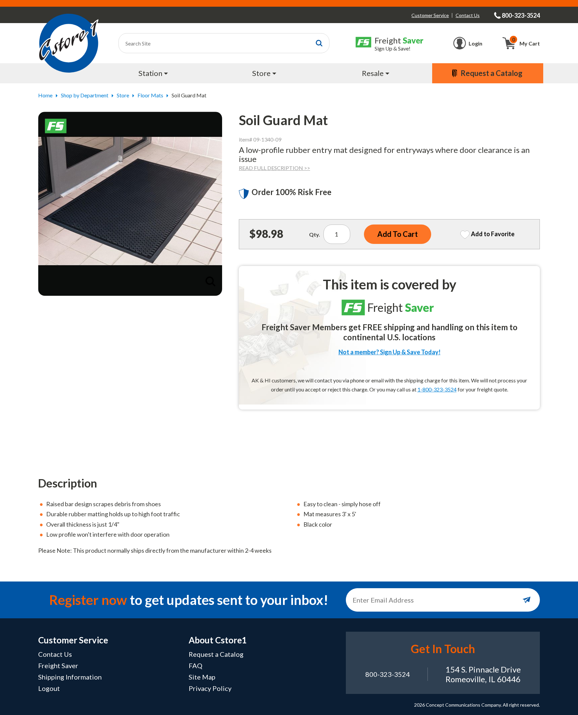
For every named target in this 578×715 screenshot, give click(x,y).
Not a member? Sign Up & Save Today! (390, 352)
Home (45, 95)
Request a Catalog (216, 654)
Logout (49, 688)
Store (123, 95)
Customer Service (430, 15)
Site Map (202, 677)
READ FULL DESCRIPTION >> (274, 168)
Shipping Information (70, 677)
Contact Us (468, 15)
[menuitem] (154, 73)
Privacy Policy (210, 688)
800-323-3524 (387, 674)
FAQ (195, 665)
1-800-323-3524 (437, 389)
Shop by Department (84, 95)
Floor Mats (150, 95)
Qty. (314, 234)
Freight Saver (58, 665)
